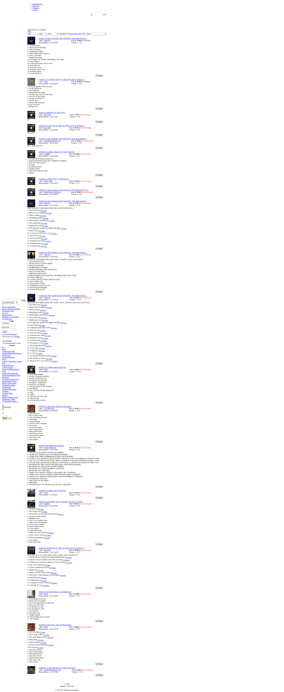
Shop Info (35, 6)
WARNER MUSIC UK (52, 141)
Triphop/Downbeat (8, 385)
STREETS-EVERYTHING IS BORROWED (55, 592)
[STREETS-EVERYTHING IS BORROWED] (31, 597)
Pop (3, 347)
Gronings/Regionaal (9, 389)
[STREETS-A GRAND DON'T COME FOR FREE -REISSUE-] (31, 85)
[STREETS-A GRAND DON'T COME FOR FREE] (31, 673)
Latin (4, 371)
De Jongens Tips (8, 311)
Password (5, 327)
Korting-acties (7, 315)
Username (5, 323)
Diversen (5, 391)
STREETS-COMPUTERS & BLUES (52, 367)
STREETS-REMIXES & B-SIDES (51, 446)
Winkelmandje (37, 4)
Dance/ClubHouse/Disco (11, 369)
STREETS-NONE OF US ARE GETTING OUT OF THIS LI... (62, 126)
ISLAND (47, 115)
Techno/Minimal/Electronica (12, 353)
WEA (46, 82)
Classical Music (7, 393)
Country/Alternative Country (12, 361)
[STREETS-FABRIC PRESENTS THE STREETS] (31, 157)
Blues (4, 359)
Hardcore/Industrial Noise (11, 375)
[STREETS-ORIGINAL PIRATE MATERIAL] (31, 412)
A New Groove (7, 367)
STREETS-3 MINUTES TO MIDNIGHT (54, 179)
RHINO (47, 504)
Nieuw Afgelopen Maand (11, 309)
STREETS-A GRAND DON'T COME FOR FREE (57, 668)
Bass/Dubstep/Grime (9, 381)
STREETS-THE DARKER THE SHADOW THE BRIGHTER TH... (64, 190)
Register (17, 337)
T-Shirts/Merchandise (9, 401)
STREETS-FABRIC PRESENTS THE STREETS (57, 152)
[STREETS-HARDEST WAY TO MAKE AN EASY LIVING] (31, 507)
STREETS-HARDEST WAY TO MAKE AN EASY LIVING (61, 502)
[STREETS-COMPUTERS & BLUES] (31, 373)
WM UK (47, 41)
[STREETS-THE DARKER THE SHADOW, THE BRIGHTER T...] (31, 44)
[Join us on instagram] (6, 407)
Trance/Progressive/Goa (10, 379)
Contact (35, 10)
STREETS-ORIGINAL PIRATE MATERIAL (55, 407)
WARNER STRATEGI (52, 192)
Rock (4, 349)
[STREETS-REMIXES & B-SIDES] (31, 451)
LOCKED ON (49, 409)
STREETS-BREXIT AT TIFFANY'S (52, 113)
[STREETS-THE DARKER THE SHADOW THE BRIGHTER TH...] (31, 195)
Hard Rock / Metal (8, 399)
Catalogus (35, 8)
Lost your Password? (9, 334)
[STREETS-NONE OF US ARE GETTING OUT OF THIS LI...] (31, 131)
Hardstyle (5, 377)
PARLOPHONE (50, 448)
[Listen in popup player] (44, 210)
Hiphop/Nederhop (8, 357)
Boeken (5, 395)
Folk (3, 363)
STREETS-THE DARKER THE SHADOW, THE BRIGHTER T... (63, 39)
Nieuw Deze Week (8, 307)
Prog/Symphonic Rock (10, 397)
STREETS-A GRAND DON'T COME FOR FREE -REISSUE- (61, 80)
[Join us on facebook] (3, 405)
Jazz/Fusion (6, 355)
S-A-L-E (5, 313)
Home (29, 30)
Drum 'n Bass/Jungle (9, 383)
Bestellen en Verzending (10, 317)
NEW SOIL (48, 181)
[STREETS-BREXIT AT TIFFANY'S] (31, 118)
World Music (6, 387)
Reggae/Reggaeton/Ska (10, 373)
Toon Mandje (7, 341)
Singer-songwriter (8, 351)
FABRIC (47, 154)
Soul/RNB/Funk (8, 365)
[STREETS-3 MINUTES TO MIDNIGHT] (31, 184)
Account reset (7, 319)
